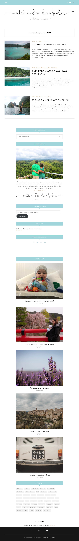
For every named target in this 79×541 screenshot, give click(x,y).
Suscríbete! (22, 216)
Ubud (56, 507)
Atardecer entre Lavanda (39, 388)
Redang (47, 41)
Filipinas (39, 96)
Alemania (20, 488)
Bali (37, 491)
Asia (33, 41)
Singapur (25, 507)
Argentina (20, 491)
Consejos (41, 494)
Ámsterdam (47, 510)
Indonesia (20, 501)
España (53, 494)
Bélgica (19, 494)
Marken (34, 504)
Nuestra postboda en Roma (39, 475)
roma (18, 507)
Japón (41, 501)
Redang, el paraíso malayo (49, 45)
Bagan (32, 491)
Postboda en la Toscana (39, 431)
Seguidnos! (52, 525)
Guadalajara (42, 498)
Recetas (57, 504)
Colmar (33, 494)
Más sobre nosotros (39, 190)
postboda (49, 504)
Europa (19, 498)
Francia (33, 498)
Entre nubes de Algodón (48, 537)
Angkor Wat (50, 488)
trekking (49, 507)
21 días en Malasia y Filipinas (50, 100)
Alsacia (27, 488)
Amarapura (35, 488)
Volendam (39, 510)
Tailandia (33, 507)
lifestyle (55, 501)
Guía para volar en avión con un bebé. (39, 301)
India (57, 498)
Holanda (50, 498)
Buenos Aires (52, 491)
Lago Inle (48, 501)
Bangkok (43, 491)
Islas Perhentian (43, 67)
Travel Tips (41, 507)
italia (27, 501)
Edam (47, 494)
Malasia (39, 41)
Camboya (26, 494)
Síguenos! (19, 230)
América (42, 488)
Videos (31, 510)
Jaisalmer (34, 501)
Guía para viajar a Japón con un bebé (39, 345)
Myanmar (41, 504)
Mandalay (27, 504)
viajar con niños (22, 510)
